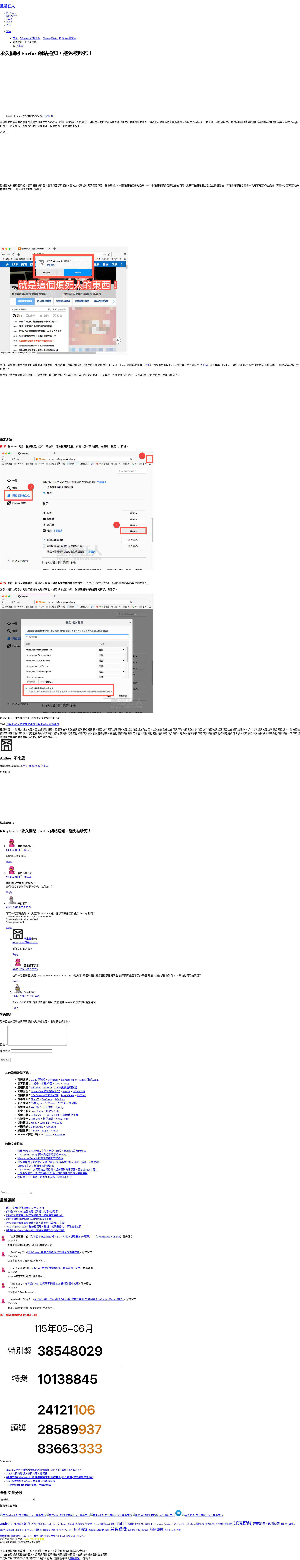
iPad (119, 1524)
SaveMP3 (60, 1134)
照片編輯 (80, 1529)
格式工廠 (57, 1122)
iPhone (128, 1523)
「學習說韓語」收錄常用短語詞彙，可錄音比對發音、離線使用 (53, 1173)
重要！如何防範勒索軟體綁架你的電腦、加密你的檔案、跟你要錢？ (43, 1470)
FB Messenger (69, 1079)
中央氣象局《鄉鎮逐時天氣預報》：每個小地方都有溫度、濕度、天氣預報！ (59, 1162)
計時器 (167, 1530)
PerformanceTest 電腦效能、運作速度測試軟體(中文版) (35, 1223)
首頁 (8, 31)
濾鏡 (71, 1530)
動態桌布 (228, 1524)
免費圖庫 (209, 1524)
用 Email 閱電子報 (66, 1536)
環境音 (100, 1530)
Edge (45, 1130)
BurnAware (37, 1126)
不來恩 (19, 45)
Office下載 (79, 1091)
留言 (3, 1044)
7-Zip (9, 18)
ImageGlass (67, 1095)
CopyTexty (62, 1118)
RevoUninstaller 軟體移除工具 (61, 1114)
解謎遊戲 (157, 1529)
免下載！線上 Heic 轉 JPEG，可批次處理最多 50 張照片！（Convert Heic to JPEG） (75, 1236)
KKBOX (48, 1107)
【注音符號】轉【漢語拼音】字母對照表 (28, 1485)
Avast (66, 1083)
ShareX (35, 1099)
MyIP (9, 21)
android (6, 1523)
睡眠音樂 (131, 1530)
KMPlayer (11, 16)
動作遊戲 (219, 1524)
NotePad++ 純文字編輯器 (45, 1091)
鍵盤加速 (48, 1118)
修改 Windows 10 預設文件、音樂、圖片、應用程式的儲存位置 (52, 1150)
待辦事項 (10, 1530)
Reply (9, 861)
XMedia (44, 1122)
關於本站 (4, 1536)
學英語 (2, 1530)
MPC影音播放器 (67, 1103)
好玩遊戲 (242, 1523)
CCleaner (36, 1114)
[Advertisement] (94, 82)
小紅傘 (35, 1083)
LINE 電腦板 (38, 1079)
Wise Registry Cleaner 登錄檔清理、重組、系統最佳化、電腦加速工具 (43, 1226)
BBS (40, 1524)
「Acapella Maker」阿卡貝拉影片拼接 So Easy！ (44, 1154)
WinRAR (36, 1087)
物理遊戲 (92, 1530)
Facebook (47, 1524)
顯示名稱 (5, 1051)
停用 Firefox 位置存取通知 (20, 724)
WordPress (81, 1536)
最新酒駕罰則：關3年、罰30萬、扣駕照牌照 (30, 1481)
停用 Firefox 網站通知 (47, 724)
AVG (57, 1083)
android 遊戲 (22, 1523)
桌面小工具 (61, 1530)
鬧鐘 (178, 1530)
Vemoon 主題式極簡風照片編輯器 (36, 1166)
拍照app (29, 1530)
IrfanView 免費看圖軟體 (44, 1095)
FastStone (47, 1099)
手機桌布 (19, 1530)
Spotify (59, 1107)
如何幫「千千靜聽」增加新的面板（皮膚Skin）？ (45, 1177)
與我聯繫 (74, 1558)
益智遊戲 (118, 1529)
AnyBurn (51, 1126)
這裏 (147, 365)
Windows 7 (168, 1524)
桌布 (53, 1530)
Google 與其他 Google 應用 (104, 1524)
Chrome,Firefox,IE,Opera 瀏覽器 (59, 38)
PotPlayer (11, 13)
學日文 (284, 1524)
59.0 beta (204, 365)
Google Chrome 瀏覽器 (80, 1524)
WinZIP (47, 1087)
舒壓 (138, 1530)
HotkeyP (35, 1118)
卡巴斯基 (46, 1083)
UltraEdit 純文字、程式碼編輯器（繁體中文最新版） (34, 1215)
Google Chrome (60, 1524)
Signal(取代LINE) (89, 1079)
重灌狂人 (7, 6)
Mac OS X (145, 1524)
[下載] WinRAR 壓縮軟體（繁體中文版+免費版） (33, 1211)
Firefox (54, 1130)
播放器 (38, 1530)
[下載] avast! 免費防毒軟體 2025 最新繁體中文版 (53, 1252)
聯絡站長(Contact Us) (21, 1536)
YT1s (49, 1134)
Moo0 (34, 1122)
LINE (137, 1524)
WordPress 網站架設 (195, 1524)
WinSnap (60, 1099)
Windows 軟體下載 (30, 38)
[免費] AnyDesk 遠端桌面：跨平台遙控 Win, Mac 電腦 (35, 1230)
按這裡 (49, 116)
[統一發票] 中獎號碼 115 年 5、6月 (25, 1207)
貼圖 (173, 1530)
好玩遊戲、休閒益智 (266, 1523)
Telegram (53, 1079)
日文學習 (46, 1530)
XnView (81, 1095)
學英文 (292, 1524)
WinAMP (36, 1107)
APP (33, 1523)
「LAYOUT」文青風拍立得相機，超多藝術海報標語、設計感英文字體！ (58, 1169)
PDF (153, 1524)
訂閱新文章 (50, 1536)
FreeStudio (37, 1111)
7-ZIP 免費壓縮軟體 (65, 1087)
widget (160, 1524)
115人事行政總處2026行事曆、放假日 (27, 1473)
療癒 (107, 1530)
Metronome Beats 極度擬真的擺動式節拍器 (40, 1158)
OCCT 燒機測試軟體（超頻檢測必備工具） (30, 1219)
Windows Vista (179, 1524)
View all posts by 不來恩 (35, 765)
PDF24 (66, 1091)
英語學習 (145, 1530)
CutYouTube (52, 1111)
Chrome (35, 1130)
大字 (8, 25)
